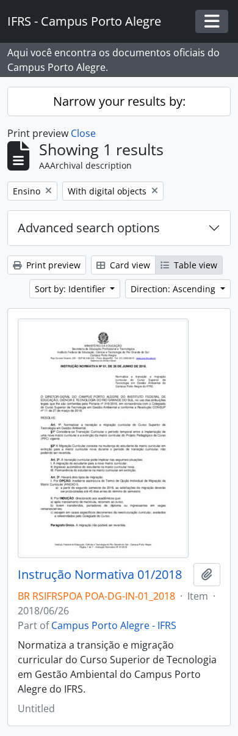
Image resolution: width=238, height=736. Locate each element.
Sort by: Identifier (71, 289)
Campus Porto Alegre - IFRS (113, 625)
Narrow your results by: (119, 101)
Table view (194, 265)
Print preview (52, 265)
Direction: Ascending (174, 289)
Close (83, 133)
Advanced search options (89, 227)
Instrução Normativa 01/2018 (100, 574)
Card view (128, 265)
